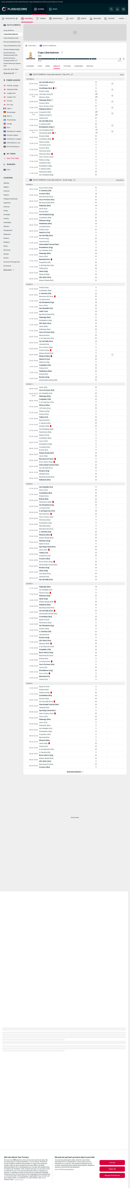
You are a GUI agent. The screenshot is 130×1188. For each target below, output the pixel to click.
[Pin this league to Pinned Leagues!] (62, 52)
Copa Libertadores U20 (12, 46)
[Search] (111, 9)
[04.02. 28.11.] (81, 59)
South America (49, 46)
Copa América (9, 30)
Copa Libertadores (11, 34)
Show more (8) (9, 73)
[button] (124, 59)
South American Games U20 (12, 64)
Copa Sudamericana (11, 38)
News (47, 66)
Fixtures (67, 66)
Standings (78, 66)
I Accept (112, 1162)
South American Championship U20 (10, 54)
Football (32, 46)
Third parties (18, 1179)
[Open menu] (123, 9)
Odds (40, 66)
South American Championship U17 (10, 59)
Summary (30, 66)
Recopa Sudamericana (12, 42)
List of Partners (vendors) (64, 1169)
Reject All (112, 1169)
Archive (89, 66)
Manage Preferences (112, 1175)
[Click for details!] (75, 84)
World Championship (11, 49)
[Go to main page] (16, 9)
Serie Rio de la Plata (11, 69)
